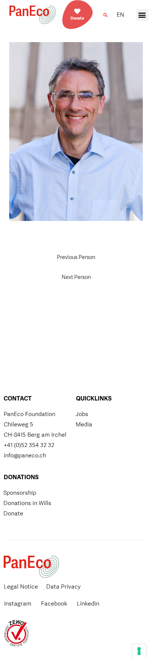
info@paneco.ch (25, 455)
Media (84, 424)
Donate (77, 18)
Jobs (82, 414)
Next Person (76, 276)
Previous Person (76, 256)
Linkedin (88, 603)
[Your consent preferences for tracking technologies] (139, 651)
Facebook (54, 603)
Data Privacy (63, 586)
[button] (105, 15)
